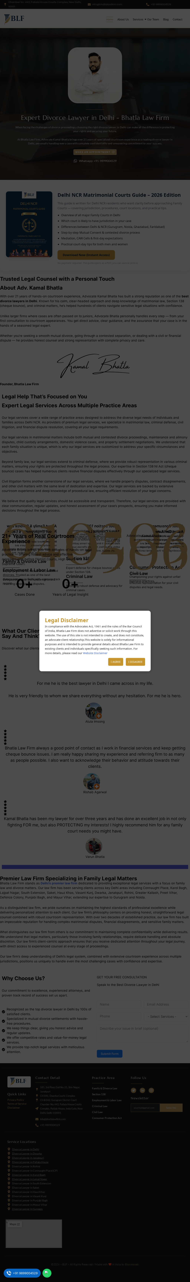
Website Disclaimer (95, 653)
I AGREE (116, 662)
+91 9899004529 (25, 1274)
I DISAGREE (135, 662)
